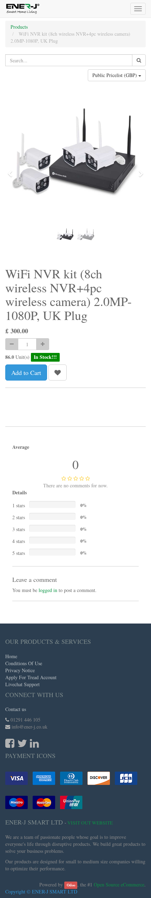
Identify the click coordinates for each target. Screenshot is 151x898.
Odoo (71, 885)
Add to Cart (26, 372)
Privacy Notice (20, 670)
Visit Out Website (90, 823)
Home (11, 656)
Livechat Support (22, 684)
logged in (48, 590)
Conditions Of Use (23, 663)
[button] (12, 170)
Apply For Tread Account (31, 677)
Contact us (15, 709)
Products (19, 26)
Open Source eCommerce (119, 884)
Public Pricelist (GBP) (115, 75)
